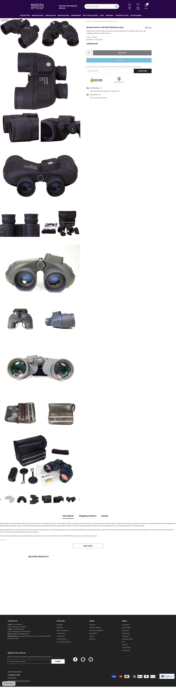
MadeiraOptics (17, 672)
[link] (42, 601)
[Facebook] (75, 659)
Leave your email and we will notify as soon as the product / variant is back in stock (113, 67)
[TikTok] (91, 659)
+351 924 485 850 (18, 629)
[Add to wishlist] (88, 52)
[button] (79, 499)
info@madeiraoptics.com (20, 634)
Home (88, 21)
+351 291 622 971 (17, 624)
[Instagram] (83, 659)
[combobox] (99, 6)
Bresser (94, 37)
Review (104, 516)
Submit (58, 661)
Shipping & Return (87, 516)
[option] (10, 499)
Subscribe (142, 71)
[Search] (101, 6)
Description (68, 516)
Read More (87, 546)
